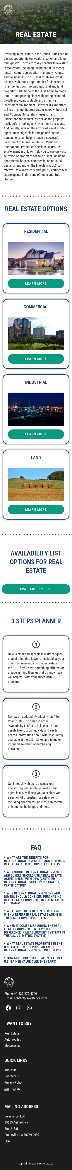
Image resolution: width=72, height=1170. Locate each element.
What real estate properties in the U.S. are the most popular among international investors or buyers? (33, 947)
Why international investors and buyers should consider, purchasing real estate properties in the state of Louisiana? (34, 898)
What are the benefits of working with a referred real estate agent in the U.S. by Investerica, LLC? (33, 914)
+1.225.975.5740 (25, 993)
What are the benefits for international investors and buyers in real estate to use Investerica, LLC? (34, 861)
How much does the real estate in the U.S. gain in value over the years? (35, 959)
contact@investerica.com (30, 998)
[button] (36, 861)
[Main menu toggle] (64, 10)
